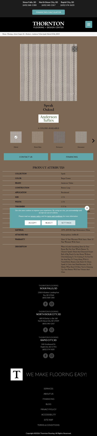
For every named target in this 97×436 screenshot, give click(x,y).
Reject (49, 223)
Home (4, 34)
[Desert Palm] (37, 137)
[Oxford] (16, 137)
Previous (4, 137)
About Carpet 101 (19, 34)
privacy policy (36, 216)
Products (28, 34)
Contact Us (25, 157)
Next (93, 137)
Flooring (10, 34)
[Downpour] (59, 137)
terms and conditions (55, 216)
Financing (72, 157)
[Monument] (81, 137)
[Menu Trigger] (88, 24)
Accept (33, 223)
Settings (66, 223)
